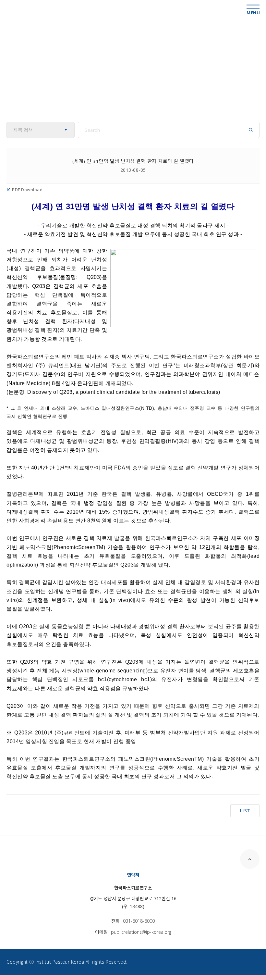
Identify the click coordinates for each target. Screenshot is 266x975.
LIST (245, 810)
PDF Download (26, 190)
